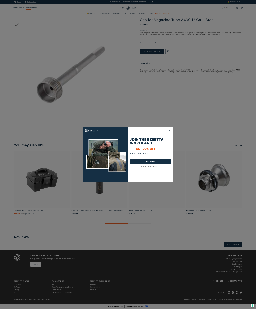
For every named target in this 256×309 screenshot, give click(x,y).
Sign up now (150, 161)
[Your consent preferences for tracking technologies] (252, 305)
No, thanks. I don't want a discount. (150, 166)
